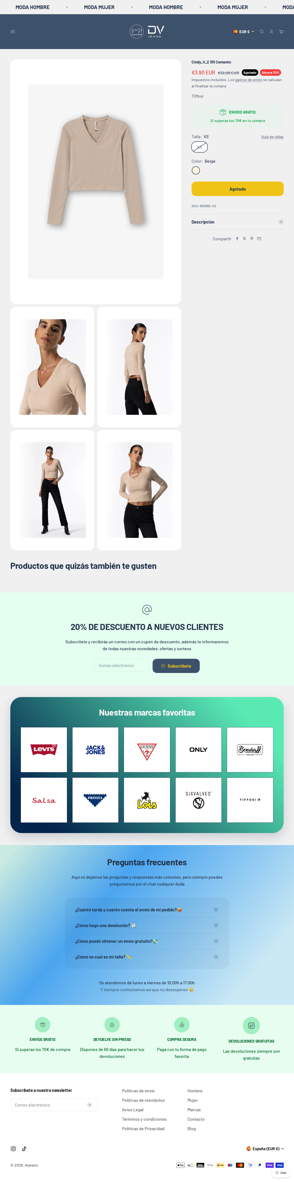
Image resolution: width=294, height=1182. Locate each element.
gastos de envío (248, 79)
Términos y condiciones (144, 1119)
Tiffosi (197, 96)
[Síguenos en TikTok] (24, 1149)
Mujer (192, 1100)
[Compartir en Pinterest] (251, 238)
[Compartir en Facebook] (237, 238)
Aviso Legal (133, 1109)
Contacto (196, 1119)
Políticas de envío (138, 1090)
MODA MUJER (62, 7)
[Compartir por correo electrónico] (259, 238)
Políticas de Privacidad (143, 1128)
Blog (191, 1128)
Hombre (195, 1090)
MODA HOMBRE (129, 7)
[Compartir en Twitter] (244, 238)
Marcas (194, 1109)
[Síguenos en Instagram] (13, 1149)
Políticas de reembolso (143, 1100)
